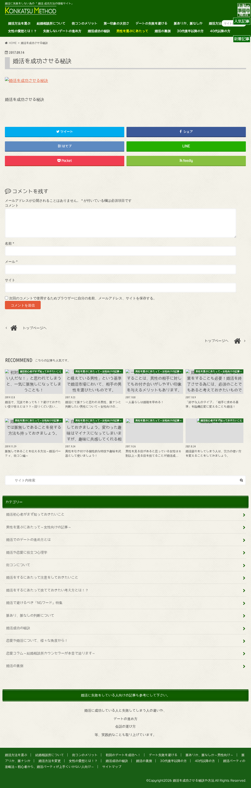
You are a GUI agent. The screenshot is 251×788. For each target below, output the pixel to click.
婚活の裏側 (163, 31)
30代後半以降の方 (190, 31)
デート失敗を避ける (163, 755)
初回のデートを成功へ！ (123, 755)
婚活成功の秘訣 (99, 31)
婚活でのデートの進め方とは (28, 539)
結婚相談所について (51, 23)
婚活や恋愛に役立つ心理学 (26, 552)
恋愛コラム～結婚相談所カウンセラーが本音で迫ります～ (50, 653)
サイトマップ (111, 766)
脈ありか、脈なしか (188, 23)
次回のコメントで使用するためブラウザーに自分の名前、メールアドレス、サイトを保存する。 (83, 298)
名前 (9, 243)
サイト (10, 280)
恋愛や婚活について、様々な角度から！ (37, 640)
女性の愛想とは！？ (22, 31)
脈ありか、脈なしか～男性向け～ (209, 755)
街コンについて (18, 565)
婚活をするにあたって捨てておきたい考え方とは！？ (47, 590)
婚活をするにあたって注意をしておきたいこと (42, 577)
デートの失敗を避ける (151, 23)
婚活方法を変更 (220, 23)
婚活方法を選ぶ (19, 23)
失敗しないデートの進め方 (62, 31)
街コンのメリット (84, 23)
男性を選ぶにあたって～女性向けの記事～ (38, 527)
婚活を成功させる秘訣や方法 (193, 780)
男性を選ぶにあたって (132, 31)
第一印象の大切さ (116, 23)
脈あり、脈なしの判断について (30, 615)
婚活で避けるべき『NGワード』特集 (34, 602)
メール (11, 262)
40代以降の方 (220, 31)
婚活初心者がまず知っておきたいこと (35, 514)
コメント (12, 205)
